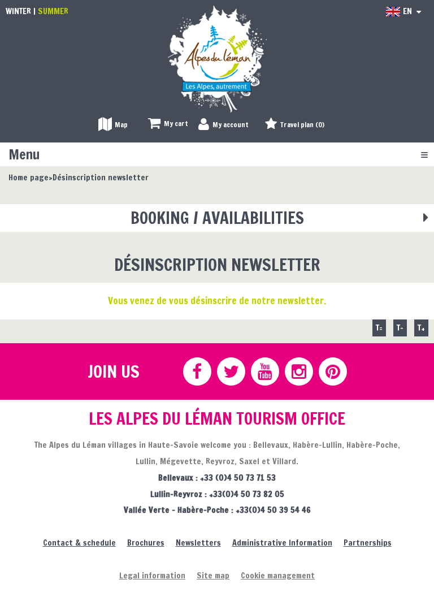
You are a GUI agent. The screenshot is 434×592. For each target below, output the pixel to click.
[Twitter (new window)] (230, 371)
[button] (168, 124)
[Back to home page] (217, 58)
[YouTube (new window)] (264, 371)
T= (379, 328)
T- (400, 328)
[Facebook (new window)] (196, 371)
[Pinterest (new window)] (332, 371)
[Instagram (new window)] (298, 371)
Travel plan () (302, 124)
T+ (421, 328)
